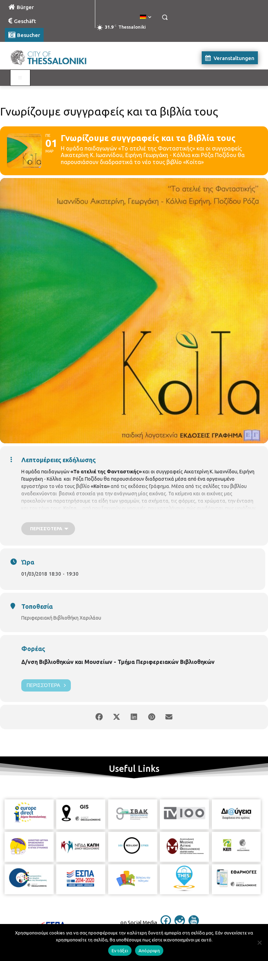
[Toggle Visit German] (20, 77)
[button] (164, 17)
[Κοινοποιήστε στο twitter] (116, 717)
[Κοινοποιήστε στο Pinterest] (151, 717)
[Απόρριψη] (259, 942)
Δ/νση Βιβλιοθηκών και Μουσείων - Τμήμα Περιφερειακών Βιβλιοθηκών (118, 662)
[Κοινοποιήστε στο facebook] (99, 717)
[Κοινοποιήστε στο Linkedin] (134, 717)
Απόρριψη (149, 950)
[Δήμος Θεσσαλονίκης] (52, 58)
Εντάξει (120, 950)
